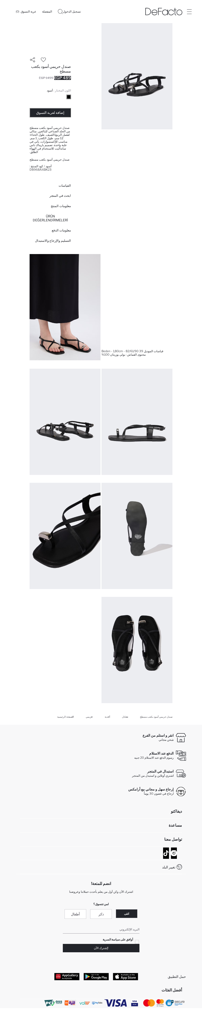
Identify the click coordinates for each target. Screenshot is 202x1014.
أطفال (75, 914)
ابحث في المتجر (60, 195)
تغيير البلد (168, 867)
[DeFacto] (163, 11)
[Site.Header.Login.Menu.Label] (189, 12)
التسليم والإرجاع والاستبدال (53, 240)
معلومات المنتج (61, 206)
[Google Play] (96, 976)
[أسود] (69, 97)
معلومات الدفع (61, 230)
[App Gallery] (67, 976)
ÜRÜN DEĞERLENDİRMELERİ (50, 218)
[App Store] (125, 976)
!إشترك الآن (101, 948)
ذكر (101, 914)
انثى (126, 913)
